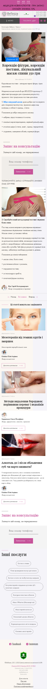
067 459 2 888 (23, 670)
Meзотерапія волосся (23, 610)
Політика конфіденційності (23, 686)
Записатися (20, 172)
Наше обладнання (23, 684)
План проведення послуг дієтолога (23, 571)
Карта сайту (23, 674)
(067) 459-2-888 (41, 12)
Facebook (16, 644)
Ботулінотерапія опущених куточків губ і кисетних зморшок (20, 586)
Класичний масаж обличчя (23, 617)
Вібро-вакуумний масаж (12, 102)
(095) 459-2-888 (41, 14)
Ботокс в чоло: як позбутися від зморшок (23, 578)
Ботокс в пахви (23, 563)
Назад (13, 297)
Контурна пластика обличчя (23, 595)
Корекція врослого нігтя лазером (23, 624)
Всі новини (22, 297)
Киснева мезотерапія (23, 631)
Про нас (24, 681)
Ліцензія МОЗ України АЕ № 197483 (24, 666)
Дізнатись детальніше (10, 365)
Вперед (32, 297)
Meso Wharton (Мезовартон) (23, 602)
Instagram (33, 644)
